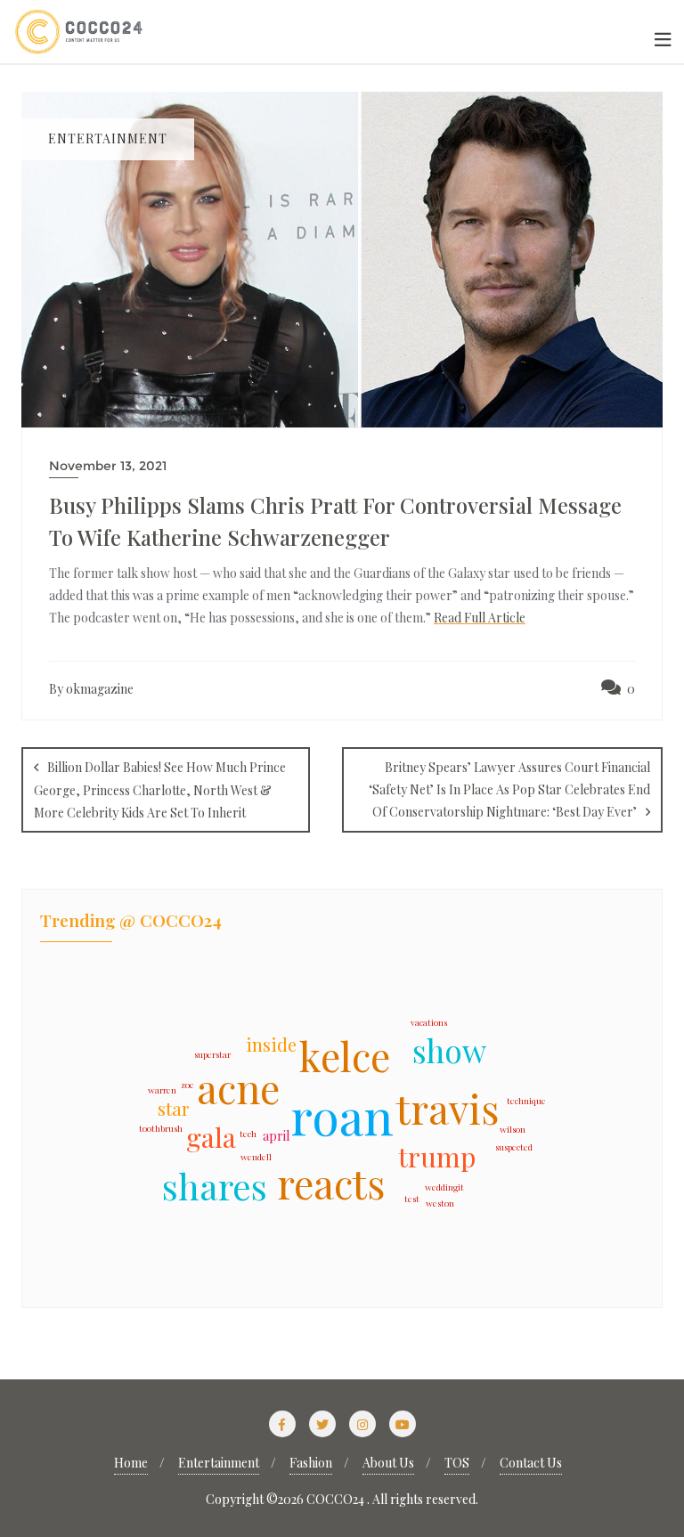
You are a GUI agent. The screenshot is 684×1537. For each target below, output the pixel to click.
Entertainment (218, 1462)
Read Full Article (479, 617)
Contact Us (531, 1462)
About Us (388, 1462)
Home (131, 1462)
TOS (456, 1462)
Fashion (310, 1462)
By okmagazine (91, 688)
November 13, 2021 (108, 466)
